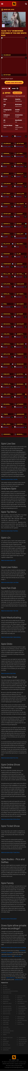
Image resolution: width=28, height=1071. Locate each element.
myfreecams (6, 1049)
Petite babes (6, 997)
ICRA (17, 1060)
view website (6, 1016)
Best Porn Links (6, 1011)
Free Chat (9, 758)
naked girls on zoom (22, 1001)
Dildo (8, 673)
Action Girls (5, 1043)
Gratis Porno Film (21, 995)
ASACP (14, 1060)
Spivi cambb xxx (10, 977)
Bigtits (21, 127)
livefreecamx (6, 1041)
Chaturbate (4, 956)
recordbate (9, 952)
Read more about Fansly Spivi (9, 918)
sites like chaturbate (22, 1020)
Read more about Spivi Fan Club (9, 611)
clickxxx (5, 1034)
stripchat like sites (7, 992)
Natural (17, 127)
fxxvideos (19, 1022)
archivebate (22, 950)
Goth (16, 129)
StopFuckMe (6, 995)
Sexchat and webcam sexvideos (10, 991)
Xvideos (5, 1039)
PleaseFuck (5, 1001)
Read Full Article (6, 1013)
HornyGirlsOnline (23, 1039)
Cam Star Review (7, 1048)
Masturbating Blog (22, 1008)
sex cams (5, 987)
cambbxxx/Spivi (18, 979)
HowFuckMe (6, 1027)
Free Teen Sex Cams (8, 1037)
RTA (10, 1060)
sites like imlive (21, 1013)
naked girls (21, 1045)
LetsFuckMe (21, 1011)
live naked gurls (6, 989)
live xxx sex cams (23, 1041)
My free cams (17, 956)
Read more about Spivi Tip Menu (9, 531)
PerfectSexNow (6, 999)
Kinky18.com (20, 999)
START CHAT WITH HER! (14, 82)
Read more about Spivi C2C (8, 560)
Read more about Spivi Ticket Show (10, 852)
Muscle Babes (20, 1018)
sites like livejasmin (7, 1010)
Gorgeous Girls (6, 1029)
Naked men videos (7, 1003)
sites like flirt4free (7, 1006)
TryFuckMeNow (20, 1003)
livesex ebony (20, 1024)
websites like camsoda (8, 1030)
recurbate (3, 952)
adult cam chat (22, 1043)
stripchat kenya (6, 1032)
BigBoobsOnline (21, 1016)
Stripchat (9, 956)
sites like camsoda (7, 1008)
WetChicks (19, 997)
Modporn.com (6, 1020)
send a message (17, 92)
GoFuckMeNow (21, 1010)
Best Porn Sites (6, 1045)
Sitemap (5, 985)
